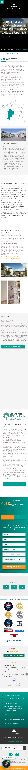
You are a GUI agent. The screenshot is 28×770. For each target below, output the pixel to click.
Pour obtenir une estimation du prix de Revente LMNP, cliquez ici (12, 257)
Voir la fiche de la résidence (13, 346)
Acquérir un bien (20, 517)
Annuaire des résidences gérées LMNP (14, 713)
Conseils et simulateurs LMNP (13, 717)
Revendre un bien (8, 517)
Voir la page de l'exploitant (14, 484)
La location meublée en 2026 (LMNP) (15, 698)
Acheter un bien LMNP (11, 703)
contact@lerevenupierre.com (14, 741)
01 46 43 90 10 (14, 739)
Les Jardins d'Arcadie (21, 49)
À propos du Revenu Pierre (12, 695)
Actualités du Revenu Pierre (13, 706)
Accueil (4, 49)
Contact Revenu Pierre (11, 723)
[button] (1, 674)
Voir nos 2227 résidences (11, 53)
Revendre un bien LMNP (11, 701)
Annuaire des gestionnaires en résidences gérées (14, 709)
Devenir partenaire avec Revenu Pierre (14, 720)
